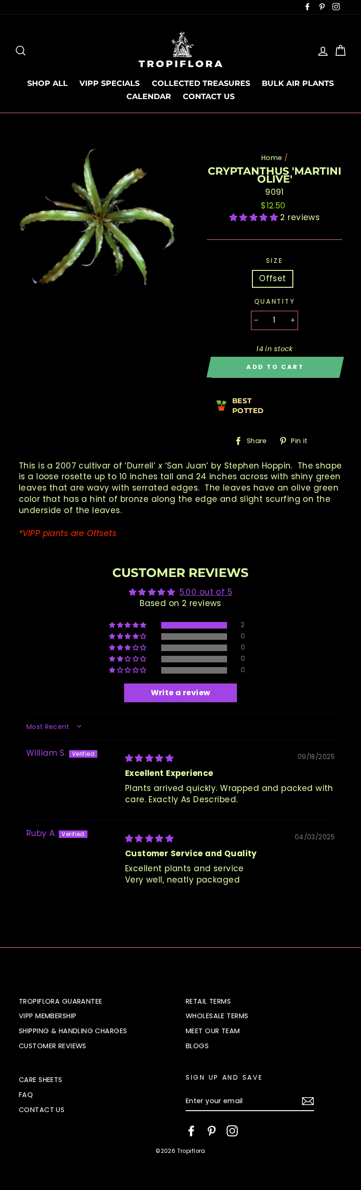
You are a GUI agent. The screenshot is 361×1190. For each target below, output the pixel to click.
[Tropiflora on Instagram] (232, 1130)
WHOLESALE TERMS (217, 1016)
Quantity (274, 301)
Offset (272, 278)
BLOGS (197, 1046)
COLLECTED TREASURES (201, 83)
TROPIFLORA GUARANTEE (60, 1001)
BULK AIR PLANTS (298, 83)
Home (272, 157)
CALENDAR (148, 96)
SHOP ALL (47, 83)
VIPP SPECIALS (109, 83)
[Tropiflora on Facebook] (191, 1130)
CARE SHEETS (41, 1079)
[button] (255, 217)
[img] (149, 758)
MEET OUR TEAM (213, 1031)
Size (274, 260)
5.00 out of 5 (206, 592)
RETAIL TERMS (208, 1001)
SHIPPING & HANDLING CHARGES (73, 1031)
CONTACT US (209, 96)
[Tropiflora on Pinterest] (211, 1130)
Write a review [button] (181, 692)
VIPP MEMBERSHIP (47, 1016)
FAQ (26, 1094)
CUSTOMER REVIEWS (52, 1046)
